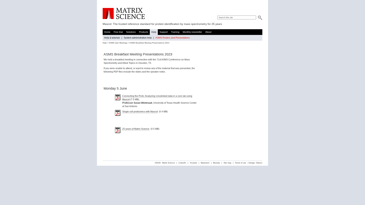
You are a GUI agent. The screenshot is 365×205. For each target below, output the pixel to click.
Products (143, 32)
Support (163, 32)
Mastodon (205, 163)
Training (175, 32)
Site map (227, 163)
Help (153, 32)
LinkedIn (182, 163)
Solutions (131, 32)
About (208, 32)
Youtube (193, 163)
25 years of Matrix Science (135, 129)
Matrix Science (124, 13)
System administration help (138, 37)
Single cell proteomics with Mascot (140, 111)
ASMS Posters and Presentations (173, 37)
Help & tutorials (112, 37)
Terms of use (240, 163)
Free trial (118, 32)
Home (107, 32)
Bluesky (216, 163)
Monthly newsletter (192, 32)
